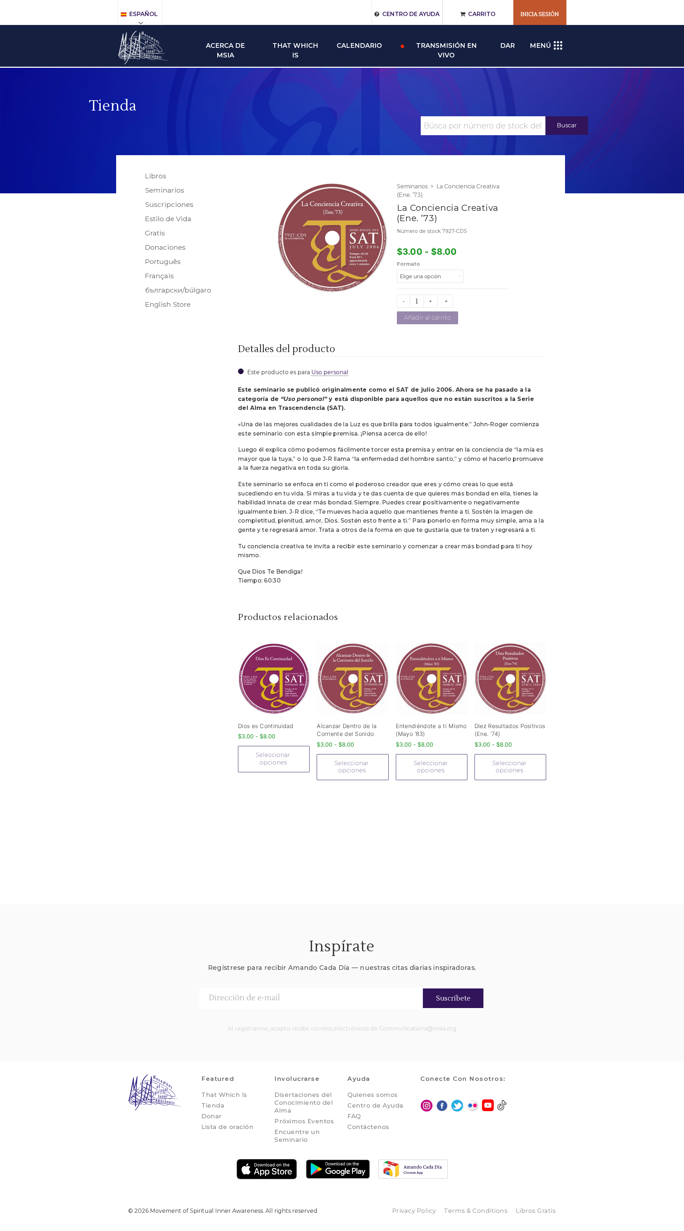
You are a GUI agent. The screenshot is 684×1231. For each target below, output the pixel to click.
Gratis (155, 233)
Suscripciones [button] (169, 204)
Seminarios (412, 186)
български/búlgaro (178, 290)
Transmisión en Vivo (446, 46)
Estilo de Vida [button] (168, 218)
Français (159, 275)
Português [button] (163, 261)
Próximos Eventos (304, 1121)
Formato (408, 264)
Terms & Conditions (476, 1210)
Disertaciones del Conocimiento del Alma (303, 1102)
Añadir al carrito (427, 317)
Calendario (359, 46)
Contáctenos (368, 1126)
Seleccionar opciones (273, 759)
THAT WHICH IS (295, 46)
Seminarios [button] (164, 190)
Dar (507, 46)
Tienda (113, 106)
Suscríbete (453, 998)
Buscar (567, 125)
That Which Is (224, 1094)
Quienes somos (372, 1094)
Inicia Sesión (539, 14)
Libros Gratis (536, 1210)
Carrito (482, 14)
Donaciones (165, 247)
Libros (155, 176)
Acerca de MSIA (225, 46)
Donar (211, 1116)
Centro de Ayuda (411, 14)
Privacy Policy (414, 1210)
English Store (168, 304)
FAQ (354, 1116)
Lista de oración (227, 1126)
